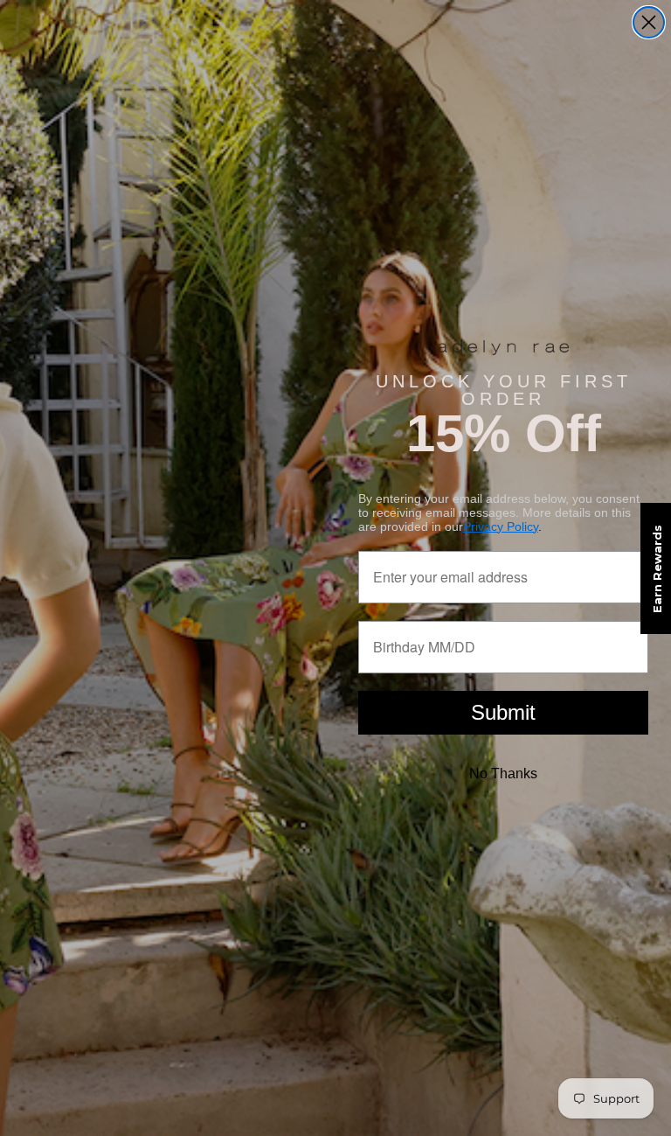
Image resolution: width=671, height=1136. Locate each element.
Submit (503, 712)
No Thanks (503, 773)
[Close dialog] (648, 22)
